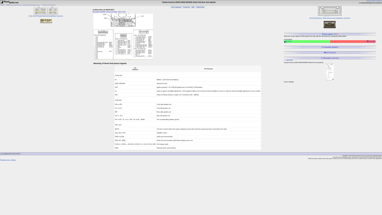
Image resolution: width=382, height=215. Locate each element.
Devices (373, 0)
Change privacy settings (8, 160)
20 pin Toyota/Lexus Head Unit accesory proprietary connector (329, 18)
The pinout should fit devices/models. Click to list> (109, 12)
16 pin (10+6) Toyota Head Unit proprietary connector (46, 16)
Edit (193, 7)
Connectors (379, 0)
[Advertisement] (267, 26)
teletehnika (289, 60)
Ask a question (176, 7)
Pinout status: (330, 34)
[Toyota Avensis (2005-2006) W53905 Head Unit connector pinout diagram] (330, 71)
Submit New (200, 7)
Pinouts (368, 0)
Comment (186, 7)
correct (289, 41)
